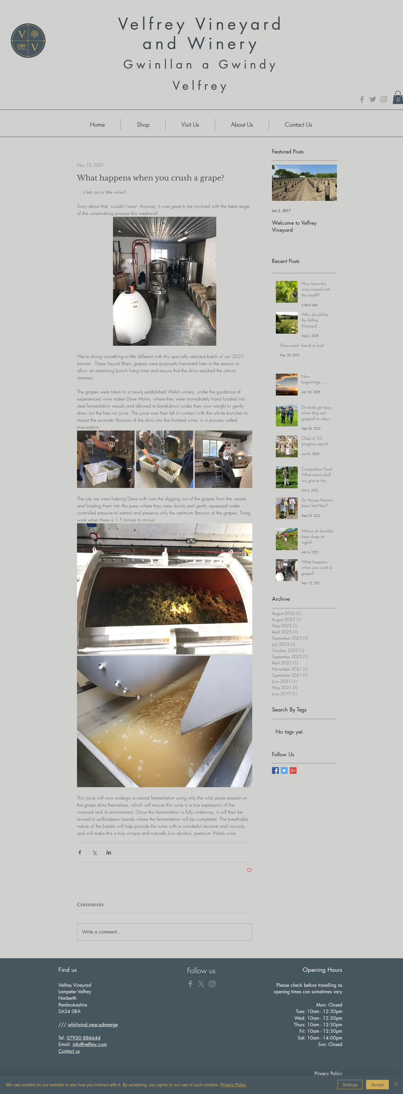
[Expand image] (106, 459)
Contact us (69, 1051)
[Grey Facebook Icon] (362, 99)
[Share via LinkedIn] (109, 852)
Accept (377, 1085)
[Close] (395, 1084)
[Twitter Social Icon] (284, 770)
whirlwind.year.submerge (93, 1025)
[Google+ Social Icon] (293, 770)
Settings (350, 1085)
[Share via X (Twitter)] (94, 852)
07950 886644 (84, 1038)
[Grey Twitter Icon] (372, 99)
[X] (201, 983)
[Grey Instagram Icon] (383, 99)
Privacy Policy (233, 1085)
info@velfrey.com (90, 1044)
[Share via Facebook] (80, 852)
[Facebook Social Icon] (275, 770)
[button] (143, 124)
